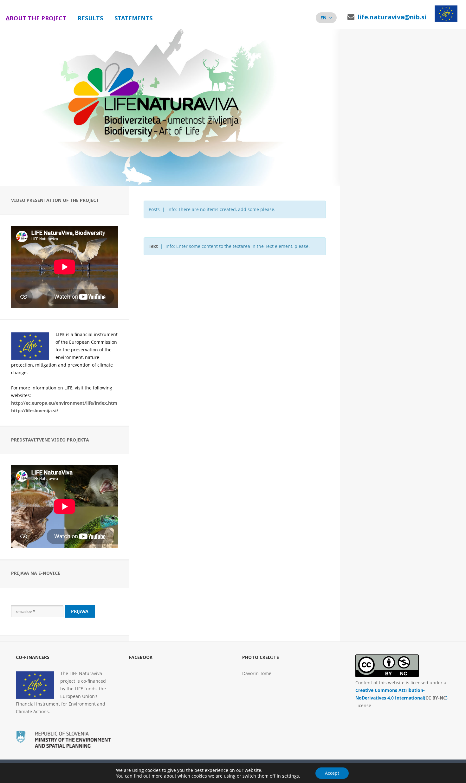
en (323, 18)
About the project (36, 18)
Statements (133, 18)
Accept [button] (332, 773)
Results (90, 18)
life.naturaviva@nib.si (392, 17)
